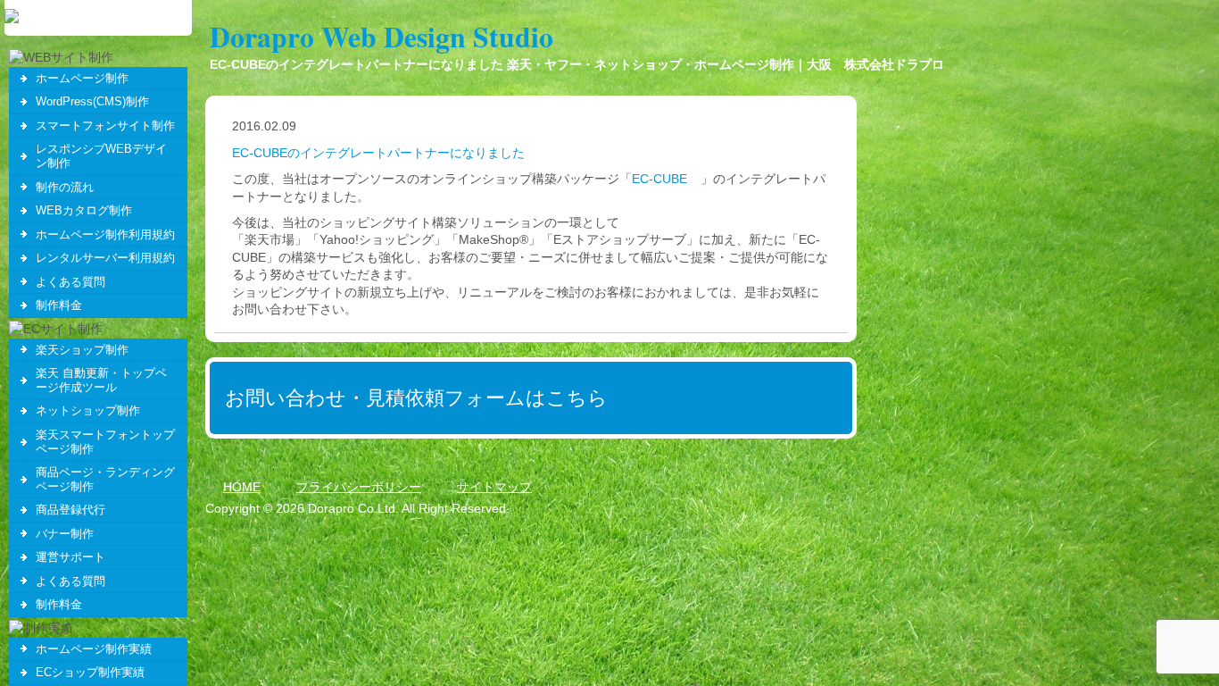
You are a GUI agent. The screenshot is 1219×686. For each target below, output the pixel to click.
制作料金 (59, 305)
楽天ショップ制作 (82, 349)
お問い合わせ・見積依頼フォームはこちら (416, 398)
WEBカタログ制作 (84, 210)
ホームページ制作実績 (94, 649)
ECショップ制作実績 (90, 672)
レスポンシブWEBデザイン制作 (101, 156)
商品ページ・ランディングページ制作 (105, 479)
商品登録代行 (70, 509)
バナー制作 (65, 533)
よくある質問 (70, 282)
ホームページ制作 (82, 78)
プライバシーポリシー (358, 487)
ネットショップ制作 (88, 410)
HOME (242, 487)
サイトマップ (494, 487)
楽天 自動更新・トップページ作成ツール (101, 380)
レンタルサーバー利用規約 (105, 257)
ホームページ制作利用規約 (105, 234)
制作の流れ (65, 187)
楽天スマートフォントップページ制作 (105, 442)
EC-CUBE (659, 179)
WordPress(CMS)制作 (92, 101)
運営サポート (70, 557)
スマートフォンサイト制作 (105, 125)
